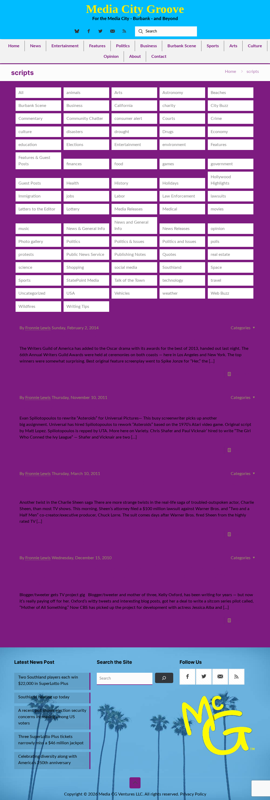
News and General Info (131, 225)
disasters (74, 132)
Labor (119, 196)
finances (74, 164)
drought (121, 132)
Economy (219, 132)
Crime (216, 118)
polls (215, 241)
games (168, 164)
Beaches (218, 93)
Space (216, 267)
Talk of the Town (129, 280)
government (222, 164)
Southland (171, 267)
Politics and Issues (179, 241)
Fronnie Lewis (38, 328)
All (20, 93)
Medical (169, 209)
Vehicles (122, 293)
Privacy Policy (193, 794)
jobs (70, 196)
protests (26, 254)
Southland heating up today (43, 697)
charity (168, 105)
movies (217, 209)
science (25, 267)
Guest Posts (29, 183)
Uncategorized (31, 293)
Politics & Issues (129, 241)
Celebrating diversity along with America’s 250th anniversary (47, 759)
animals (73, 93)
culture (25, 132)
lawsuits (218, 196)
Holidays (170, 183)
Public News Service (85, 254)
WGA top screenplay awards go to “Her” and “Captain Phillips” (131, 337)
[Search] (164, 678)
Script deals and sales (59, 406)
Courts (168, 118)
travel (216, 280)
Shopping (75, 267)
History (121, 183)
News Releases (176, 229)
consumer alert (128, 118)
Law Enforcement (178, 196)
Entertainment (127, 145)
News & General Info (85, 229)
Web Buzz (220, 293)
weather (170, 293)
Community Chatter (84, 118)
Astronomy (172, 93)
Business (74, 105)
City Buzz (219, 105)
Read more (242, 374)
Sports (24, 280)
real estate (220, 254)
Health (72, 183)
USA (70, 293)
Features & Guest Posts (34, 161)
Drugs (167, 132)
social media (125, 267)
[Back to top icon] (135, 782)
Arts (118, 93)
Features (218, 145)
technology (172, 280)
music (23, 229)
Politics (73, 241)
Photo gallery (30, 241)
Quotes (169, 254)
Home (230, 71)
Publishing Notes (130, 254)
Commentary (30, 118)
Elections (74, 145)
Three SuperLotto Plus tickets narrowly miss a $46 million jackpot (51, 740)
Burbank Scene (32, 105)
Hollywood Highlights (221, 180)
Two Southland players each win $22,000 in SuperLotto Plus (48, 680)
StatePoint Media (82, 280)
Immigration (29, 196)
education (27, 145)
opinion (218, 229)
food (118, 164)
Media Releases (128, 209)
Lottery (72, 209)
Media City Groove (135, 9)
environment (174, 145)
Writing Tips (77, 306)
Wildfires (26, 306)
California (123, 105)
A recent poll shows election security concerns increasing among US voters (52, 716)
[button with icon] (187, 677)
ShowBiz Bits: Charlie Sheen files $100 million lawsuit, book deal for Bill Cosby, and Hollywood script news (136, 487)
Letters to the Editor (36, 209)
